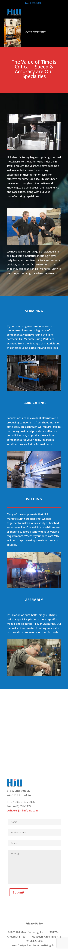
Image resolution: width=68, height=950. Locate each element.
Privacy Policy (34, 923)
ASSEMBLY (34, 599)
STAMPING (34, 310)
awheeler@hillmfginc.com (22, 810)
